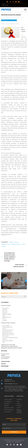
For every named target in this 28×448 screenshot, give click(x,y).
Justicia (4, 328)
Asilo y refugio (5, 325)
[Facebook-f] (10, 1)
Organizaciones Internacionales (9, 346)
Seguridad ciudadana (7, 340)
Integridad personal (7, 327)
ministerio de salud (16, 244)
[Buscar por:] (14, 296)
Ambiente (4, 309)
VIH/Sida (3, 246)
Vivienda (4, 320)
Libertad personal (6, 331)
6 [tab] (16, 288)
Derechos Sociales (6, 305)
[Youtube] (16, 1)
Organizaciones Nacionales (8, 344)
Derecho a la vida (6, 244)
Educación (5, 311)
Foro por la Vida (5, 354)
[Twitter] (7, 1)
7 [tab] (18, 288)
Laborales (4, 312)
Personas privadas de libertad (9, 337)
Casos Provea (5, 361)
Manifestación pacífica (8, 333)
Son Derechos (4, 358)
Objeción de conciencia (8, 334)
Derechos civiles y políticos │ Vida (9, 20)
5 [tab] (15, 288)
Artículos (4, 351)
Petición (4, 339)
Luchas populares (5, 357)
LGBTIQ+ (3, 355)
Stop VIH (23, 244)
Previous (2, 280)
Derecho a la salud (13, 242)
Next (26, 280)
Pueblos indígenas (7, 314)
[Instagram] (13, 1)
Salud (3, 315)
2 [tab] (9, 288)
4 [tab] (13, 288)
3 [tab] (11, 288)
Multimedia (4, 366)
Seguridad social (6, 317)
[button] (25, 9)
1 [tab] (8, 288)
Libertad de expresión (7, 330)
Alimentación (5, 308)
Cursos (3, 364)
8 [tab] (20, 288)
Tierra (3, 318)
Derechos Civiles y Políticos (8, 323)
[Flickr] (18, 1)
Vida (3, 342)
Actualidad (4, 302)
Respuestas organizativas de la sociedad (11, 347)
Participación (5, 336)
